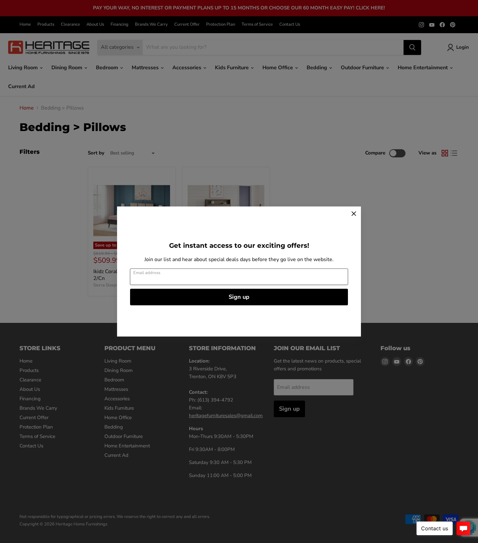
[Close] (354, 213)
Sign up (239, 297)
